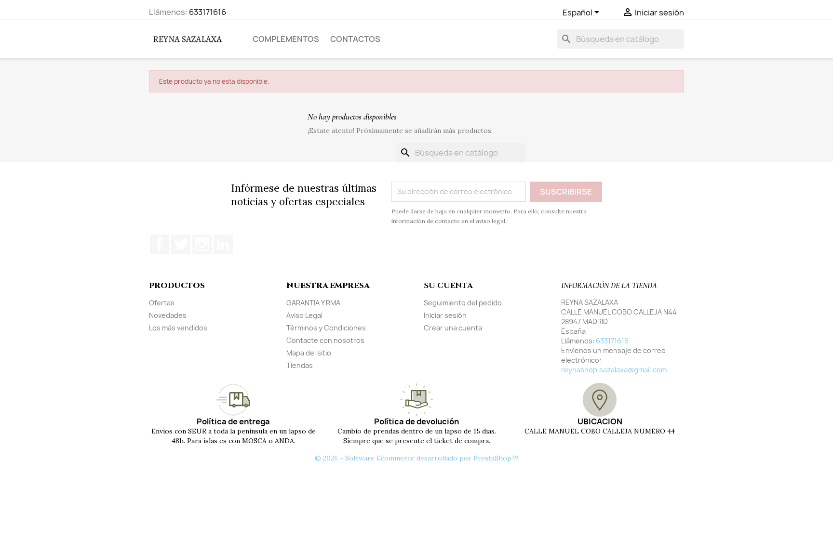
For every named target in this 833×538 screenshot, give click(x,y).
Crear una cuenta (453, 327)
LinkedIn (223, 244)
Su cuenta (448, 285)
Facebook (159, 244)
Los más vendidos (178, 327)
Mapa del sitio (308, 352)
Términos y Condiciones (326, 327)
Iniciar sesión (445, 315)
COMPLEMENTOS (286, 39)
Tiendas (299, 365)
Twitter (180, 244)
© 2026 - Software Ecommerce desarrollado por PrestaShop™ (417, 458)
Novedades (168, 315)
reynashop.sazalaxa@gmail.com (614, 369)
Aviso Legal (304, 315)
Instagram (202, 244)
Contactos (355, 39)
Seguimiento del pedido (463, 302)
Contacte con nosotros (325, 340)
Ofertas (162, 302)
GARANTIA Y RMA (313, 302)
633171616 (207, 12)
